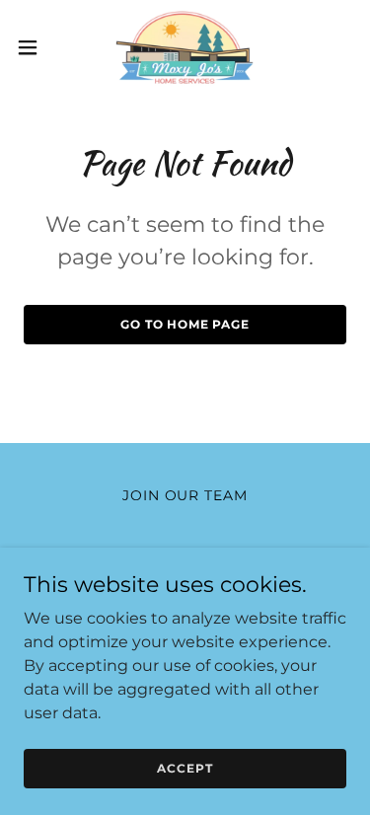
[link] (184, 47)
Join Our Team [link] (185, 495)
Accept (184, 768)
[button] (34, 47)
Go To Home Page (185, 324)
